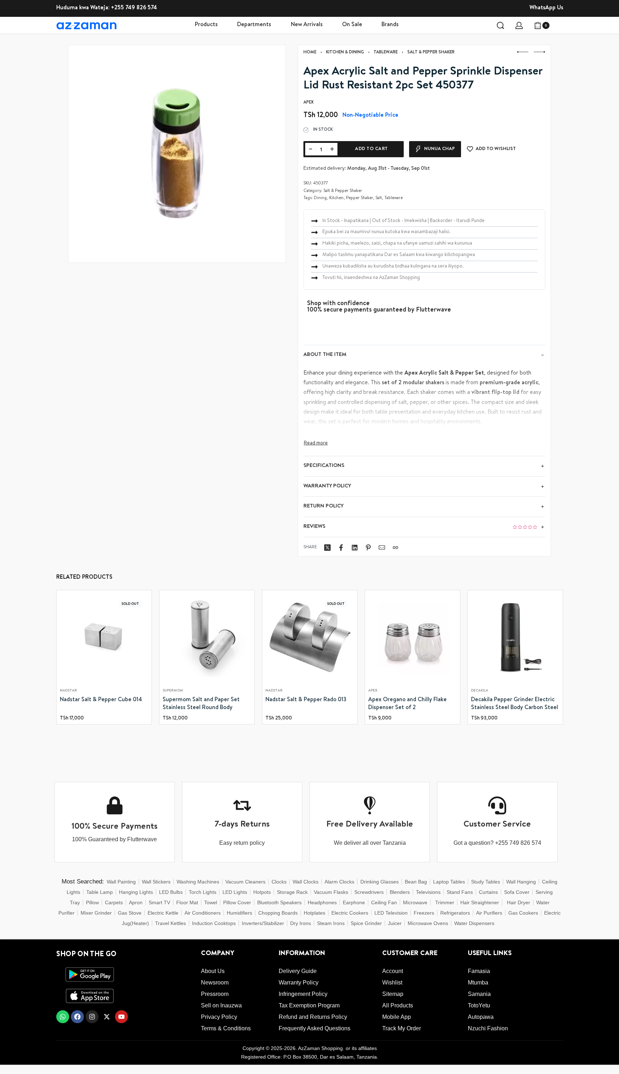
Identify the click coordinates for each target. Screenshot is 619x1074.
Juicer (395, 923)
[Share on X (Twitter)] (327, 547)
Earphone (354, 902)
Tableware (386, 52)
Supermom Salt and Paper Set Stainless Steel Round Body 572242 (201, 704)
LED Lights (234, 892)
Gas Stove (129, 913)
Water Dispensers (474, 923)
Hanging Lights (136, 892)
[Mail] (382, 547)
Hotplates (314, 913)
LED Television (391, 913)
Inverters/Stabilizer (263, 923)
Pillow (92, 902)
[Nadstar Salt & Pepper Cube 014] (104, 637)
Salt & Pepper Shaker (431, 52)
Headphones (322, 902)
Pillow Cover (237, 902)
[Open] (559, 25)
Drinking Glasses (379, 882)
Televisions (428, 892)
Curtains (488, 892)
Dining (320, 198)
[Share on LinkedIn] (354, 547)
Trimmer (444, 902)
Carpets (114, 902)
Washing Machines (198, 882)
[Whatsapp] (62, 1016)
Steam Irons (331, 923)
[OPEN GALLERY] (177, 154)
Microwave (415, 902)
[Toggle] (315, 443)
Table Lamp (99, 892)
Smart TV (159, 902)
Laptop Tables (449, 882)
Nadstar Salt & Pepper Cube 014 (101, 700)
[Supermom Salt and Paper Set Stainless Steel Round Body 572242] (207, 637)
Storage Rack (292, 892)
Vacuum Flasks (331, 892)
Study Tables (485, 882)
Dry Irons (300, 923)
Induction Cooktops (214, 923)
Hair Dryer (518, 902)
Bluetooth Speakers (279, 902)
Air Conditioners (202, 913)
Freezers (424, 913)
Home (309, 52)
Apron (136, 902)
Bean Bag (416, 882)
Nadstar (68, 691)
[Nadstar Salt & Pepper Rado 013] (309, 637)
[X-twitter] (106, 1016)
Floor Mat (187, 902)
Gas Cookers (523, 913)
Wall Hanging (521, 882)
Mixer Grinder (96, 913)
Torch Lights (202, 892)
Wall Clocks (305, 882)
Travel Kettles (170, 923)
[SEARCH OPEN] (500, 25)
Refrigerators (455, 913)
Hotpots (262, 892)
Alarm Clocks (339, 882)
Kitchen (336, 198)
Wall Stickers (156, 882)
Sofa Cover (516, 892)
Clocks (279, 882)
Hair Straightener (479, 902)
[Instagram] (92, 1016)
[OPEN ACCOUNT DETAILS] (519, 25)
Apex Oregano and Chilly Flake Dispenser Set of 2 (407, 704)
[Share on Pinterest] (368, 547)
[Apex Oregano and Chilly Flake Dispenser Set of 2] (412, 637)
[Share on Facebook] (341, 547)
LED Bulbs (171, 892)
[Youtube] (121, 1016)
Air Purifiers (489, 913)
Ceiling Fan (384, 902)
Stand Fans (460, 892)
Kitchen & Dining (345, 52)
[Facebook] (77, 1016)
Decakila (479, 691)
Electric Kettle (163, 913)
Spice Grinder (366, 923)
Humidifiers (239, 913)
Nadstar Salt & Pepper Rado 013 (305, 700)
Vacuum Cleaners (245, 882)
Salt (378, 198)
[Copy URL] (395, 547)
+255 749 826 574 (134, 8)
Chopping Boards (278, 913)
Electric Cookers (349, 913)
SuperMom (173, 691)
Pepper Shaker (359, 198)
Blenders (400, 892)
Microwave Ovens (428, 923)
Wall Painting (121, 882)
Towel (210, 902)
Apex (372, 691)
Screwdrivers (369, 892)
